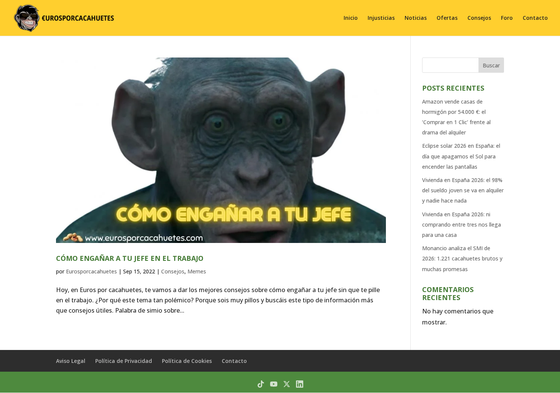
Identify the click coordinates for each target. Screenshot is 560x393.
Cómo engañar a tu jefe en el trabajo (129, 258)
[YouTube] (273, 384)
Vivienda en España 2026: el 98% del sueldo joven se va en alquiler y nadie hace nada (463, 190)
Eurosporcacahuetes (91, 271)
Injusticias (381, 18)
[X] (286, 384)
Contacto (535, 18)
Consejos (479, 18)
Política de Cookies (187, 360)
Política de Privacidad (123, 360)
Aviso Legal (70, 360)
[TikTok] (260, 384)
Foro (507, 18)
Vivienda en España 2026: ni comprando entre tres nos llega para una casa (461, 224)
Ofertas (447, 18)
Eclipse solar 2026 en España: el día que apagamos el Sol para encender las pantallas (461, 156)
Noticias (416, 18)
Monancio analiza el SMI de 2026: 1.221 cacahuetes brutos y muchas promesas (462, 258)
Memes (196, 271)
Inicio (351, 18)
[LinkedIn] (299, 384)
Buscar (491, 65)
